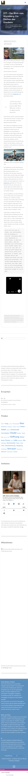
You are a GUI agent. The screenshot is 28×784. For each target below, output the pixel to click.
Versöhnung (3, 449)
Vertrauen (11, 448)
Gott (2, 437)
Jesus (22, 437)
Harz (17, 317)
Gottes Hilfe (12, 317)
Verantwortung (10, 446)
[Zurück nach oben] (14, 766)
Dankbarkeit (4, 426)
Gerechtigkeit (5, 433)
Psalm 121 (7, 320)
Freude (18, 426)
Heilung (5, 437)
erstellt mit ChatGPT (12, 25)
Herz (8, 437)
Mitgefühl (20, 440)
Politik (21, 443)
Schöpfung (13, 320)
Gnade (23, 433)
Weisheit (15, 451)
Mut (24, 440)
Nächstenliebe (11, 443)
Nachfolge (3, 443)
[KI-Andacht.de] (3, 2)
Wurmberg (14, 322)
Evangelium (9, 426)
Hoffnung (6, 318)
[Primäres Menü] (25, 2)
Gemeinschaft (14, 430)
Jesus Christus (5, 440)
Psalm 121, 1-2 (17, 94)
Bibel (22, 423)
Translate (11, 775)
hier (22, 527)
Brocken (8, 315)
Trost (2, 446)
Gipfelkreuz (17, 315)
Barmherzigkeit (16, 423)
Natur (11, 318)
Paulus (18, 443)
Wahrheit (3, 452)
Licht (12, 440)
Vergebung (19, 446)
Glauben (6, 317)
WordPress (20, 755)
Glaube (13, 432)
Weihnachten (10, 451)
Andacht (10, 423)
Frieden (22, 426)
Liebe (15, 440)
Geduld (8, 429)
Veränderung (19, 449)
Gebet (11, 315)
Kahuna (14, 755)
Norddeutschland (18, 318)
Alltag (6, 423)
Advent (2, 423)
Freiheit (14, 426)
